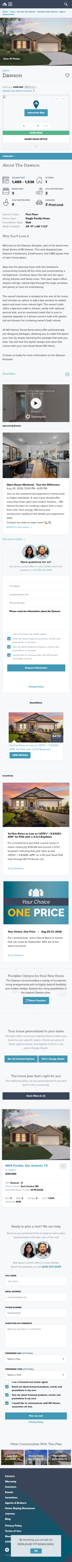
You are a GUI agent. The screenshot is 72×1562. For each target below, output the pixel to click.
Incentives (11, 1497)
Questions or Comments (18, 1323)
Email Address (13, 1291)
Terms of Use (13, 1531)
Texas (12, 11)
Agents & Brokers (15, 1503)
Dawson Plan (8, 14)
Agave (62, 11)
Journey (10, 1513)
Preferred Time (19, 1369)
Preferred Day (19, 1353)
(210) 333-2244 (44, 570)
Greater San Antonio (26, 11)
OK (36, 1551)
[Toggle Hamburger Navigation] (7, 4)
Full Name (10, 1275)
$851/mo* (30, 87)
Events (9, 1492)
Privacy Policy (36, 686)
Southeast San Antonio (48, 11)
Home (5, 11)
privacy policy (46, 1544)
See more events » (14, 539)
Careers (10, 1476)
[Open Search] (66, 4)
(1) (35, 1096)
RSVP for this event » (19, 527)
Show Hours (36, 146)
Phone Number (13, 1307)
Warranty (10, 1481)
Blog (8, 1519)
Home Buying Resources (20, 1508)
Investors (10, 1487)
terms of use (25, 1544)
